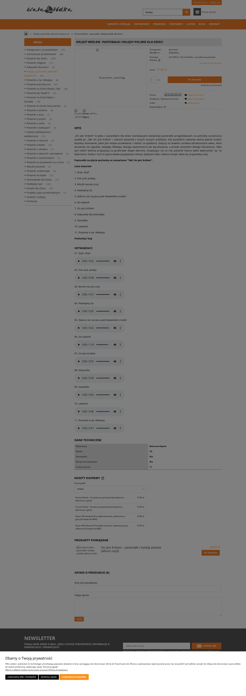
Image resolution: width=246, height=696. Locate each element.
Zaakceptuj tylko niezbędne (22, 677)
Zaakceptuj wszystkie (74, 677)
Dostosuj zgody (49, 677)
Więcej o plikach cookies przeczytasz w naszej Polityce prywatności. (36, 669)
